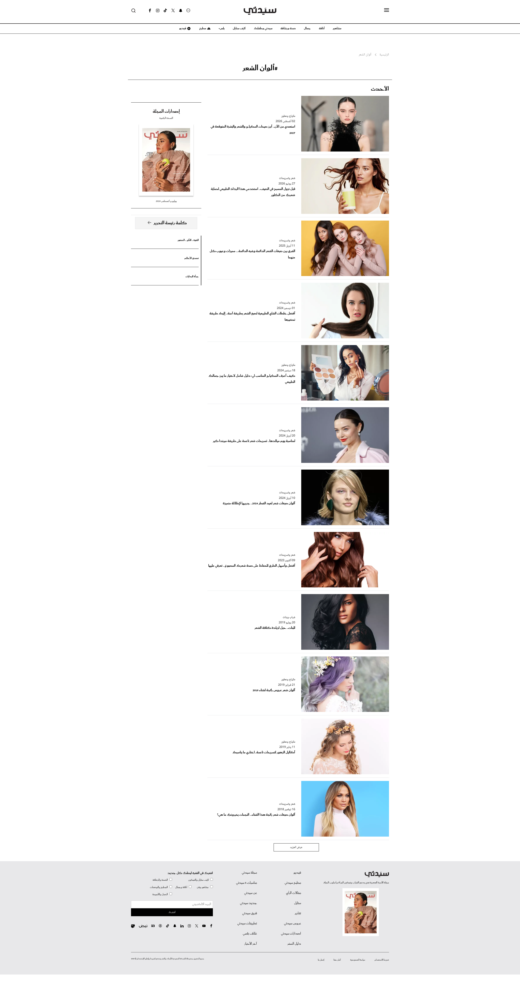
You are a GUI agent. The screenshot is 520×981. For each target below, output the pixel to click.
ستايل (297, 903)
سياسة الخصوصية (357, 960)
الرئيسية (384, 54)
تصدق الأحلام (191, 258)
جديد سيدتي (248, 903)
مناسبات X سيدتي (246, 883)
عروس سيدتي (292, 923)
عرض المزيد (296, 847)
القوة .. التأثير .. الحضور (188, 240)
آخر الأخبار (250, 944)
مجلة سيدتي (249, 873)
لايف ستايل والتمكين (198, 880)
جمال (307, 28)
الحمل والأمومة (160, 894)
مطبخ (202, 28)
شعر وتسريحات (287, 178)
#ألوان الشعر (260, 68)
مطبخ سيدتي (293, 883)
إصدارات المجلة (166, 111)
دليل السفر (294, 944)
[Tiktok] (165, 10)
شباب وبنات (289, 617)
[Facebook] (150, 10)
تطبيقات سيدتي (247, 923)
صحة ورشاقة (288, 28)
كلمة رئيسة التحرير (170, 223)
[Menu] (386, 10)
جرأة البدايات (192, 276)
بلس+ (222, 28)
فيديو (182, 28)
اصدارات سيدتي (291, 934)
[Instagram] (157, 10)
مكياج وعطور (288, 116)
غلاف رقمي (250, 934)
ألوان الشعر (365, 54)
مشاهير (337, 28)
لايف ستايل (239, 28)
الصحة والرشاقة (160, 880)
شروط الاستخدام (382, 960)
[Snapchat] (180, 10)
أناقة (322, 28)
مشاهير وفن (203, 887)
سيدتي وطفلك (263, 28)
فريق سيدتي (249, 913)
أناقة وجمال (181, 887)
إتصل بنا (321, 960)
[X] (173, 10)
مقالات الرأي (293, 893)
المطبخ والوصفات (159, 887)
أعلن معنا (337, 960)
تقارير (298, 913)
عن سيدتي (250, 893)
